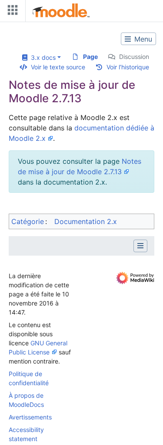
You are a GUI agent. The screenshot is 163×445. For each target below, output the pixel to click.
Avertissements (30, 417)
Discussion (134, 56)
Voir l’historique (127, 67)
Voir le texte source (58, 67)
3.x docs (41, 57)
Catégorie (27, 221)
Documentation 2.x (85, 221)
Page (90, 56)
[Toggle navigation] (11, 11)
